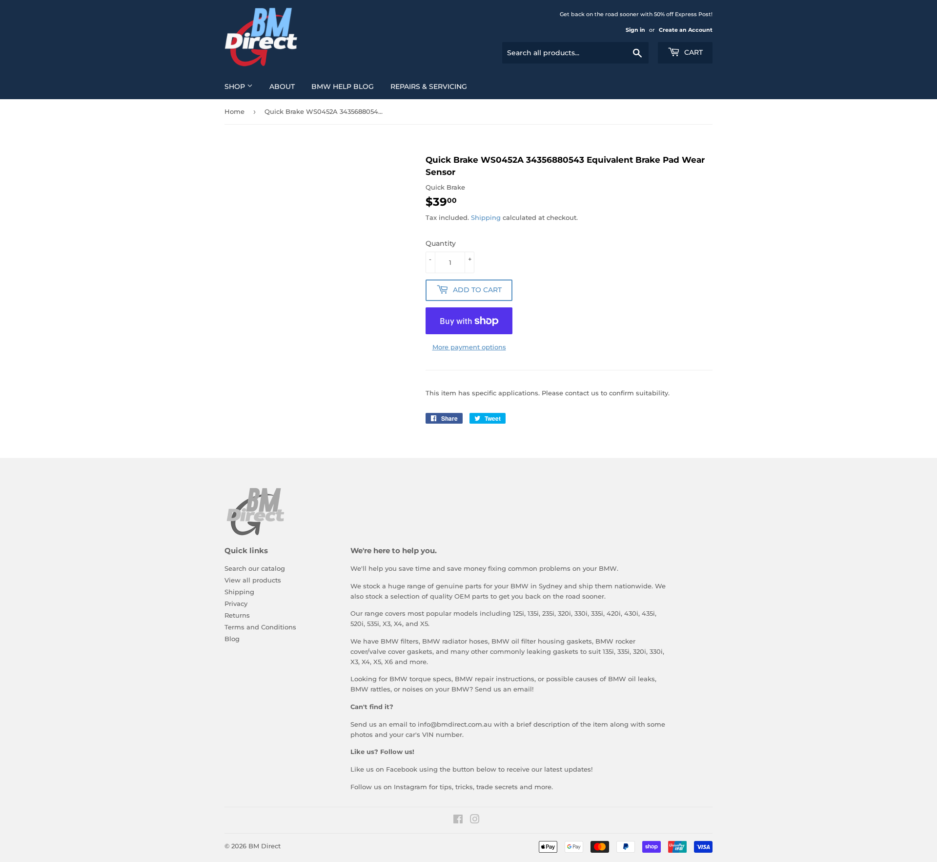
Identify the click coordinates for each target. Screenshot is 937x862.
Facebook (401, 769)
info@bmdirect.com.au (455, 724)
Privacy (235, 603)
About (282, 86)
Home (234, 111)
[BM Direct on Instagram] (475, 820)
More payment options (469, 347)
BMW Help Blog (342, 86)
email (522, 689)
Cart (692, 52)
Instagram (410, 787)
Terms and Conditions (260, 627)
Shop (235, 86)
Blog (232, 639)
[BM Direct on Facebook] (458, 820)
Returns (237, 615)
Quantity (441, 243)
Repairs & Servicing (428, 86)
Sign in (635, 29)
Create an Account (686, 29)
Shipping (486, 217)
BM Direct (264, 846)
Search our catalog (254, 568)
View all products (252, 580)
